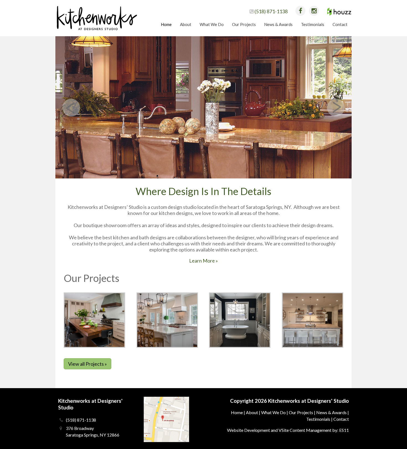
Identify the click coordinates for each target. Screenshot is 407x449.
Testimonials (318, 419)
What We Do (273, 412)
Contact (341, 419)
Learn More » (203, 261)
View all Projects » (87, 364)
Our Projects (301, 412)
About (252, 412)
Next (336, 107)
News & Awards (331, 412)
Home (237, 412)
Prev (71, 107)
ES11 (344, 430)
